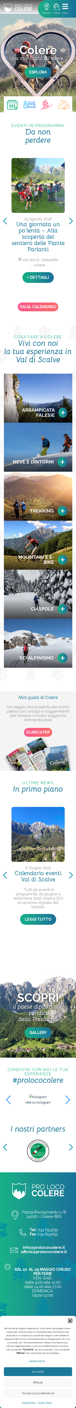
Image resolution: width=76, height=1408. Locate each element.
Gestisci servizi (37, 1360)
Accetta (38, 1371)
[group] (38, 1097)
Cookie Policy (29, 1402)
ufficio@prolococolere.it (44, 1251)
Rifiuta (38, 1382)
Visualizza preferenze (38, 1393)
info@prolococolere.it (44, 1247)
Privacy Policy (45, 1402)
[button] (70, 1321)
